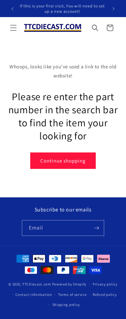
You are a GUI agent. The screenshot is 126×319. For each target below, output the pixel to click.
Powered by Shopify (69, 284)
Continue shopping (63, 160)
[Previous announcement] (12, 8)
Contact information (33, 294)
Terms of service (72, 294)
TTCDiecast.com (36, 284)
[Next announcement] (113, 8)
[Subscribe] (96, 228)
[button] (13, 27)
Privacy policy (105, 284)
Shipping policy (66, 304)
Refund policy (105, 294)
